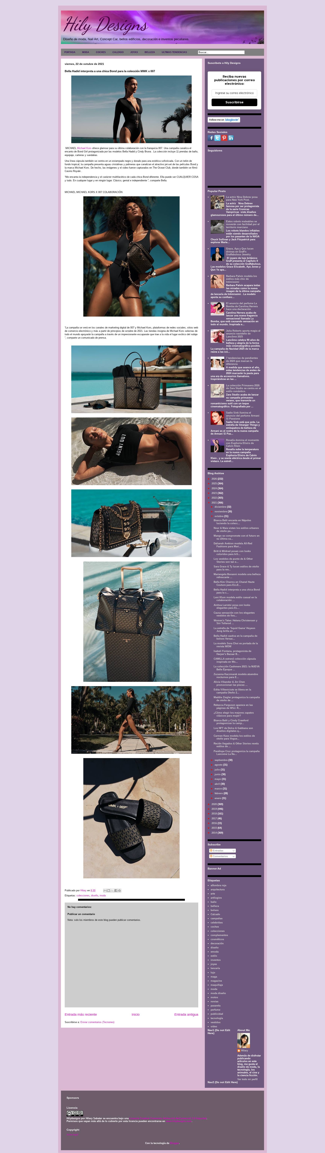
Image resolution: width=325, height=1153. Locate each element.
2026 (215, 478)
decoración (217, 943)
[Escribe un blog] (109, 890)
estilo (214, 955)
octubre (219, 516)
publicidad (217, 1013)
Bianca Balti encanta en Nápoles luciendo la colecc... (232, 522)
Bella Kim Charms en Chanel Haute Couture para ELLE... (234, 583)
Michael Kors (84, 148)
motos (214, 997)
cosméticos (217, 939)
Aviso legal (72, 1134)
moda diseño (218, 993)
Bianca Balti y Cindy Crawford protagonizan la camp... (231, 722)
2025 (215, 483)
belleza (215, 906)
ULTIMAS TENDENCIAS (174, 52)
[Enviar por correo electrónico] (105, 890)
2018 (215, 813)
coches (215, 926)
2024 (215, 488)
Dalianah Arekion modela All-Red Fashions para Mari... (233, 545)
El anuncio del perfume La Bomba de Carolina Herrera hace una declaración (242, 306)
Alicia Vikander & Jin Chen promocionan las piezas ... (231, 683)
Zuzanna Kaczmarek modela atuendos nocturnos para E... (236, 676)
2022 (215, 497)
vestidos (215, 1022)
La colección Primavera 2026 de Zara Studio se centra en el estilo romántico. (243, 388)
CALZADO (118, 52)
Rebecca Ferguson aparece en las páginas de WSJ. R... (233, 706)
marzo (219, 788)
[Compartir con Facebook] (116, 890)
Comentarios (220, 856)
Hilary (244, 1050)
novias (214, 1001)
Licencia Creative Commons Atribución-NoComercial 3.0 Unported (168, 1118)
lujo (213, 972)
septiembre (221, 760)
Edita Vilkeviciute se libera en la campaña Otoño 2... (232, 691)
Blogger (174, 1143)
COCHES (101, 52)
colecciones (83, 895)
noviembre (221, 511)
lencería (215, 968)
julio (218, 769)
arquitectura (218, 889)
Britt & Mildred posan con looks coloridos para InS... (232, 553)
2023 (215, 493)
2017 (215, 818)
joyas (214, 964)
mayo (218, 779)
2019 (215, 808)
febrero (219, 793)
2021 (215, 502)
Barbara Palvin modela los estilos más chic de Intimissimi (241, 279)
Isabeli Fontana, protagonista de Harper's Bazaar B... (232, 653)
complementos (219, 935)
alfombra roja (218, 885)
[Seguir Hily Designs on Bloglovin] (224, 121)
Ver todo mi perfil (247, 1079)
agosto (219, 764)
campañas (216, 918)
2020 (215, 804)
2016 (215, 823)
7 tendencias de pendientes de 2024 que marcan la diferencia (242, 361)
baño (213, 901)
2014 (215, 832)
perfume (215, 1009)
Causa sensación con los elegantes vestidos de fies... (234, 614)
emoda (215, 951)
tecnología (217, 1018)
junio (218, 774)
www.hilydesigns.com (179, 1121)
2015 (215, 827)
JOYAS (134, 52)
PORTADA (69, 52)
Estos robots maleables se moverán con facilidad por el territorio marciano (243, 224)
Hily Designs (105, 24)
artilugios (216, 897)
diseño (94, 895)
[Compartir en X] (112, 890)
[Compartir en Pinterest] (119, 890)
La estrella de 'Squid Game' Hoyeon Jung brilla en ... (234, 630)
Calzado (215, 914)
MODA (85, 52)
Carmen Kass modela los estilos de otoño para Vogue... (234, 737)
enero (218, 798)
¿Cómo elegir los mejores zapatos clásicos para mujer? (234, 714)
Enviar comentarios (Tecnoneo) (97, 1022)
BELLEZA (150, 52)
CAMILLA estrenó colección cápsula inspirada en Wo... (235, 660)
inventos (216, 960)
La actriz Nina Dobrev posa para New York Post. (241, 198)
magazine (216, 980)
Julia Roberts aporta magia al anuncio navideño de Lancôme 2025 (243, 333)
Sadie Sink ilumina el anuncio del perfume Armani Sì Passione (242, 415)
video (214, 1026)
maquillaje (217, 985)
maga (214, 976)
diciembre (221, 506)
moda (103, 895)
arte (213, 893)
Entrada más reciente (81, 1014)
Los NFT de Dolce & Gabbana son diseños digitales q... (233, 730)
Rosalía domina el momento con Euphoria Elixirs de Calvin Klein (242, 443)
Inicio (136, 1014)
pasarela (215, 1005)
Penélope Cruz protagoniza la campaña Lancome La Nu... (237, 753)
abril (218, 784)
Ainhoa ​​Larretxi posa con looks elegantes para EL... (232, 606)
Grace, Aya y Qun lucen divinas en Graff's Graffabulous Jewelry (240, 251)
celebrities (217, 922)
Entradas (217, 850)
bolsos (215, 910)
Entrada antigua (186, 1014)
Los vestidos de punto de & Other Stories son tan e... (233, 560)
